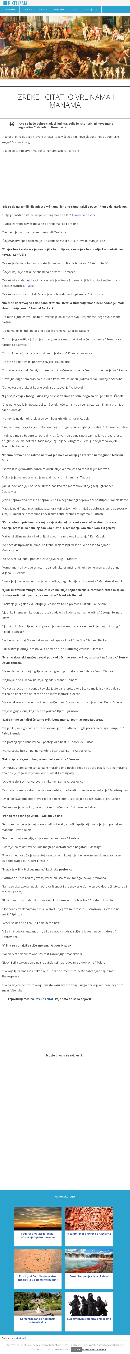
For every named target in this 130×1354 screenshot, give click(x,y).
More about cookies (94, 1349)
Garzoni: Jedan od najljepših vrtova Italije (37, 1320)
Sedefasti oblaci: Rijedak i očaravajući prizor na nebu (38, 1235)
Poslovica (97, 294)
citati (18, 1338)
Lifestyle (27, 9)
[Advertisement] (65, 178)
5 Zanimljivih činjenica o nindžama (89, 1319)
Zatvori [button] (76, 1349)
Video (75, 9)
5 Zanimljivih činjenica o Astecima (89, 1233)
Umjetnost (59, 9)
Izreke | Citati (91, 9)
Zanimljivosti (9, 9)
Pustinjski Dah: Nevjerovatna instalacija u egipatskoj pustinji (37, 1277)
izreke (25, 1338)
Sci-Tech (43, 9)
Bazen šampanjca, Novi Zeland (89, 1276)
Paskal (30, 286)
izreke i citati (45, 999)
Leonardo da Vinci (84, 215)
